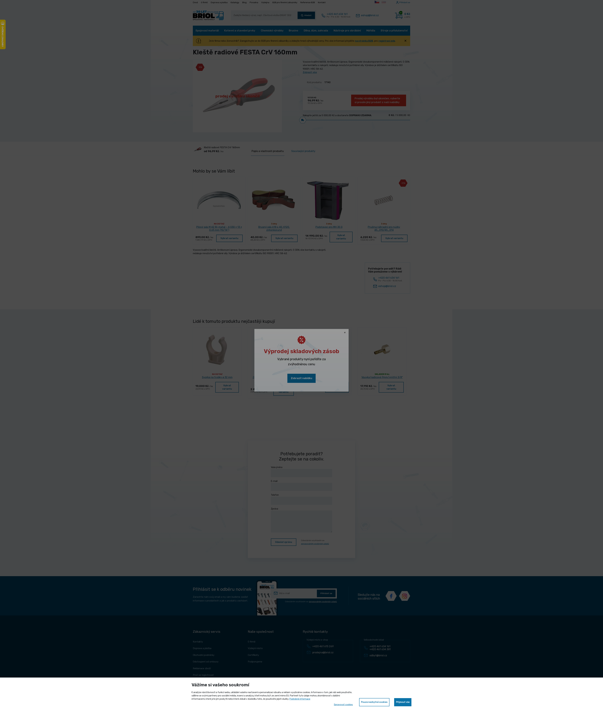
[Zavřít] (345, 333)
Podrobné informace (299, 699)
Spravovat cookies (343, 704)
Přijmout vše (403, 702)
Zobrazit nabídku (301, 378)
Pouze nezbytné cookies (374, 702)
